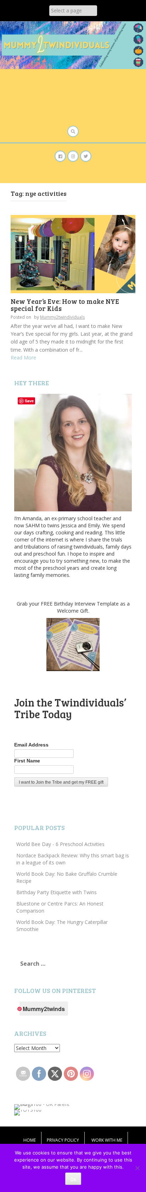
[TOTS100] (27, 1112)
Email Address (31, 745)
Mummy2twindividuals (62, 317)
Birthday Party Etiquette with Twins (56, 892)
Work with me (106, 1140)
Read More (23, 357)
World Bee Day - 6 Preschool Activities (60, 844)
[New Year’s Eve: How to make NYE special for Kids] (73, 253)
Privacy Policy (63, 1140)
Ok (73, 1179)
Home (29, 1140)
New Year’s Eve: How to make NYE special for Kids (65, 305)
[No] (137, 1167)
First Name (27, 761)
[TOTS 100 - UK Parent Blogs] (43, 1106)
